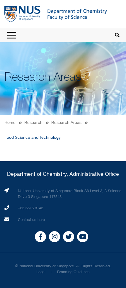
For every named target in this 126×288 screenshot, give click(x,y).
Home (10, 122)
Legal (40, 272)
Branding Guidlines (73, 272)
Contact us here (31, 219)
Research (33, 122)
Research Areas (66, 122)
